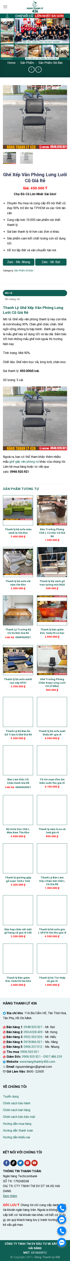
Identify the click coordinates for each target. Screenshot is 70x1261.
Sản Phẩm (27, 63)
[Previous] (9, 117)
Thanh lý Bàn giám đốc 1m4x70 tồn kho (18, 979)
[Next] (60, 117)
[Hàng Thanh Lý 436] (35, 7)
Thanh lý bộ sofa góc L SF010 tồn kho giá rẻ (52, 931)
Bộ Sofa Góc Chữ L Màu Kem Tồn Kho (18, 831)
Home (11, 63)
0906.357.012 (33, 1047)
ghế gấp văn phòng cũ (24, 461)
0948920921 (23, 637)
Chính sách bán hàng (16, 1110)
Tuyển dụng (11, 1096)
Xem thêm (10, 1196)
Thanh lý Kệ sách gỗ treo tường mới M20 (52, 583)
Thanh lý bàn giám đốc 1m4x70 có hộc (52, 631)
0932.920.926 (33, 1037)
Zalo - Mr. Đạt (51, 262)
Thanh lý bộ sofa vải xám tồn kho (18, 583)
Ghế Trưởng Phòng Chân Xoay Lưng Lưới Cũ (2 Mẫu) (52, 682)
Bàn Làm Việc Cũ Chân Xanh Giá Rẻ (18, 781)
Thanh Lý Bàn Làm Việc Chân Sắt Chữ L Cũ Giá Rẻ (52, 881)
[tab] (35, 293)
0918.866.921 (33, 1042)
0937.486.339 (52, 1056)
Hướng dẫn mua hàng (17, 1124)
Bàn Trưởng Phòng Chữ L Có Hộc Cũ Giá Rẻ (52, 533)
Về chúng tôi (12, 299)
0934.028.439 (33, 1032)
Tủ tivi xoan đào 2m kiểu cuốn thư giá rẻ (52, 781)
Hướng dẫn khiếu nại (16, 1137)
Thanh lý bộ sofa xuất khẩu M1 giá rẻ (52, 732)
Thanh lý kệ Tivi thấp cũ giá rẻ (52, 979)
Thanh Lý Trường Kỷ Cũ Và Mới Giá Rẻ (18, 631)
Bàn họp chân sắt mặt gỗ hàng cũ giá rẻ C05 (18, 931)
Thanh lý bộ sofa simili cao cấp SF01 (18, 681)
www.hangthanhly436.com (37, 1062)
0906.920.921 (29, 1052)
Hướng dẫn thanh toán (18, 1130)
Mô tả (8, 293)
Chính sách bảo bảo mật (19, 1117)
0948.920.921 (33, 1027)
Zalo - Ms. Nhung (18, 262)
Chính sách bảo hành (16, 1103)
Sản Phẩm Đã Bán (50, 63)
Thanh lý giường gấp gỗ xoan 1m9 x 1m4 (18, 879)
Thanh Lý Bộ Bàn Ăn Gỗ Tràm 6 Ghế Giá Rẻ (18, 732)
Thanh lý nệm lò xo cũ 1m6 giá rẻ (52, 831)
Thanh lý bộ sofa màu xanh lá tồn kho (18, 531)
